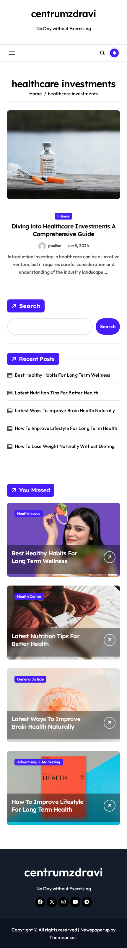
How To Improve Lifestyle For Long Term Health (66, 428)
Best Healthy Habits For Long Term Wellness (62, 375)
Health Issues (28, 513)
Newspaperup (95, 930)
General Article (30, 679)
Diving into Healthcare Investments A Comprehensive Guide (63, 230)
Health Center (29, 596)
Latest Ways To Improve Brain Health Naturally (65, 410)
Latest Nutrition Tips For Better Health (56, 393)
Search (29, 305)
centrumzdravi (63, 14)
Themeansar (62, 937)
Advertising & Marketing (38, 762)
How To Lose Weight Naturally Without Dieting (65, 446)
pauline (54, 245)
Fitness (63, 216)
